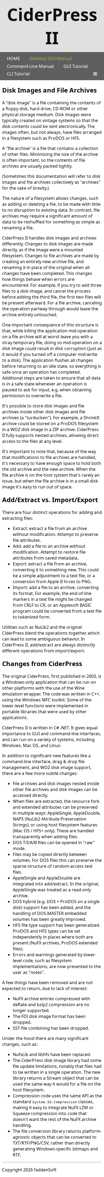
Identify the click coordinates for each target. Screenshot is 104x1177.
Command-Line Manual (30, 66)
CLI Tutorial (18, 74)
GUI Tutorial (75, 66)
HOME (13, 58)
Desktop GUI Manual (51, 58)
